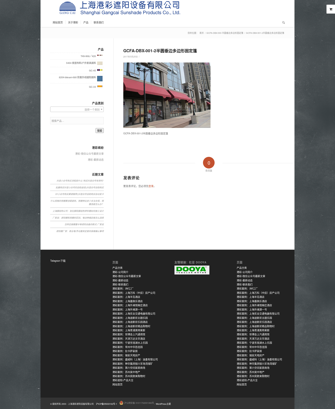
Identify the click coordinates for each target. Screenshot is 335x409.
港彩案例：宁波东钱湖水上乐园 (130, 342)
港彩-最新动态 (96, 159)
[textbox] (77, 109)
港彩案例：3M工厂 (123, 288)
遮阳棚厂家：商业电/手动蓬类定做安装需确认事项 (80, 231)
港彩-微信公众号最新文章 (89, 153)
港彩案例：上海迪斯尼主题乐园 (130, 318)
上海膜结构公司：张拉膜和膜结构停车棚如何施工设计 (78, 210)
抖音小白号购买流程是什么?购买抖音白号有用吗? (80, 180)
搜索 (99, 130)
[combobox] (77, 109)
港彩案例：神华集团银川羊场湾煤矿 (132, 363)
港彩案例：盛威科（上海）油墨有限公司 (135, 359)
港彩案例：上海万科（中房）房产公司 (133, 292)
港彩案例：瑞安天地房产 (126, 355)
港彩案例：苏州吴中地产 (126, 372)
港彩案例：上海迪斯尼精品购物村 (131, 326)
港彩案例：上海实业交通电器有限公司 (133, 313)
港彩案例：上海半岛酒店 (126, 297)
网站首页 (117, 384)
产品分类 (117, 267)
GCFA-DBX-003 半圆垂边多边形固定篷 (224, 32)
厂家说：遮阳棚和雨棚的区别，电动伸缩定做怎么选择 (78, 217)
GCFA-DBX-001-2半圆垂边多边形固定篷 (160, 50)
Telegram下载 (58, 260)
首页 (201, 32)
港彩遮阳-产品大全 (122, 380)
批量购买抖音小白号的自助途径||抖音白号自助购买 (80, 187)
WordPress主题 (163, 403)
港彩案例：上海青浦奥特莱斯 (128, 330)
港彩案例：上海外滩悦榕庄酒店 (130, 305)
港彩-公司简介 (120, 272)
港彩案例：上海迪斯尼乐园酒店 (130, 322)
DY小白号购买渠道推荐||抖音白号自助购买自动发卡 (79, 194)
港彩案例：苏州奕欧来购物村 (128, 376)
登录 (151, 186)
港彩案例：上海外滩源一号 (127, 309)
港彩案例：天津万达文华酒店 (128, 338)
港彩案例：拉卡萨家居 (125, 351)
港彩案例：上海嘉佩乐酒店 (127, 301)
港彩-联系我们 (120, 284)
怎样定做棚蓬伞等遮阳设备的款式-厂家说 (84, 224)
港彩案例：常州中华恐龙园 (127, 347)
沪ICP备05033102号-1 (106, 403)
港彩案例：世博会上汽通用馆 (128, 334)
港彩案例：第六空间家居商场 (128, 367)
